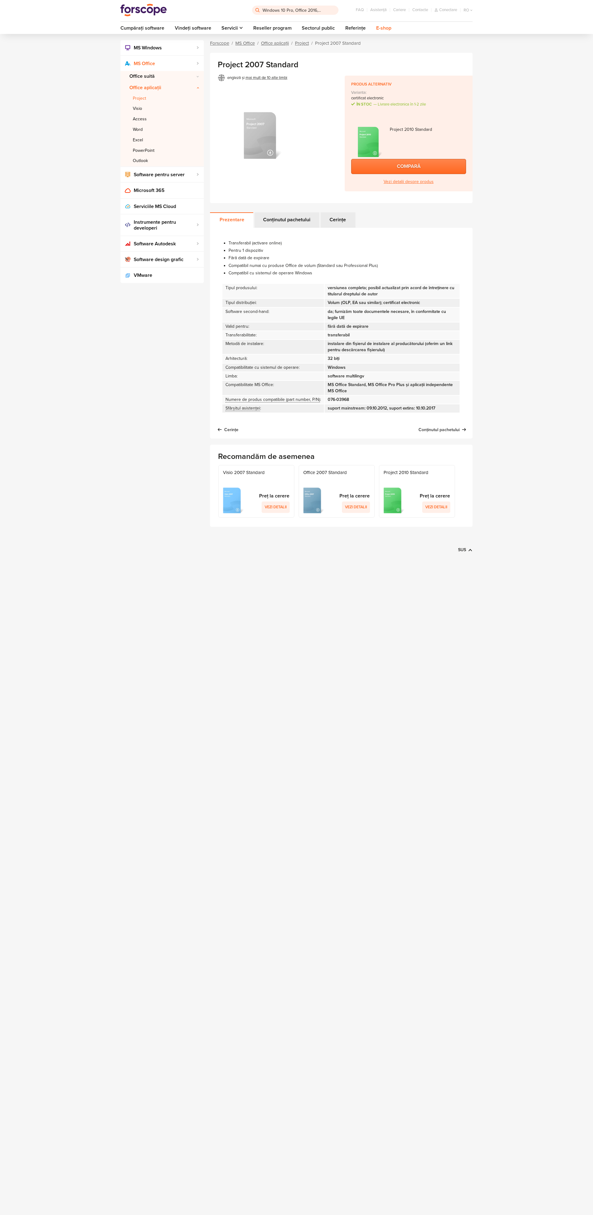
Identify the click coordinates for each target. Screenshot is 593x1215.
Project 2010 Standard (406, 472)
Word (138, 129)
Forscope (219, 43)
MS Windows (148, 48)
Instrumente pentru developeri (155, 225)
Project (139, 98)
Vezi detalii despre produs (409, 181)
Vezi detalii (276, 507)
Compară (409, 166)
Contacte (420, 9)
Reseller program (272, 28)
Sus (462, 549)
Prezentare (232, 220)
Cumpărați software (142, 28)
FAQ (360, 9)
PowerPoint (143, 150)
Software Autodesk (155, 244)
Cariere (399, 9)
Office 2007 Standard (325, 472)
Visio (137, 108)
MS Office (144, 63)
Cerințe (338, 220)
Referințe (355, 28)
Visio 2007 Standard (244, 472)
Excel (138, 140)
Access (140, 119)
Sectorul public (318, 28)
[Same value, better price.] (143, 10)
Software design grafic (158, 259)
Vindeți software (193, 28)
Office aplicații (145, 88)
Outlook (140, 160)
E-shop (383, 28)
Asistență (378, 9)
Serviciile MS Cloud (155, 206)
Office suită (142, 76)
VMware (143, 275)
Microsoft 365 (149, 190)
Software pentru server (159, 175)
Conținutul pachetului (286, 220)
